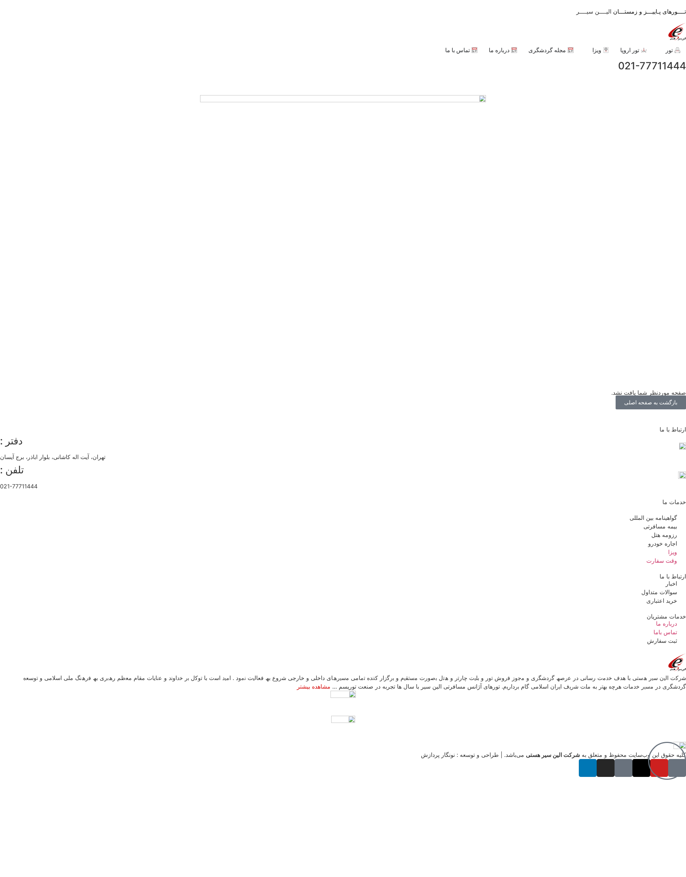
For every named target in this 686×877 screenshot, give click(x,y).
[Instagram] (606, 768)
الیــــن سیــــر (631, 11)
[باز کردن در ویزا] (588, 50)
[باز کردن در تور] (661, 50)
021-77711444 (652, 66)
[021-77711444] (9, 66)
